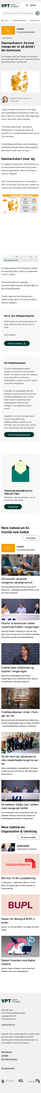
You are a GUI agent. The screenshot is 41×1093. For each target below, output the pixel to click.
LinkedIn (4, 1055)
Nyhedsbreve (6, 1052)
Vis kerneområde (28, 837)
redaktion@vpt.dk (8, 1024)
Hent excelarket (15, 343)
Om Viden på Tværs (9, 1059)
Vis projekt (31, 538)
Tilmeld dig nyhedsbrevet (19, 434)
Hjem (7, 20)
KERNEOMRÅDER (19, 20)
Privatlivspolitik (7, 1068)
